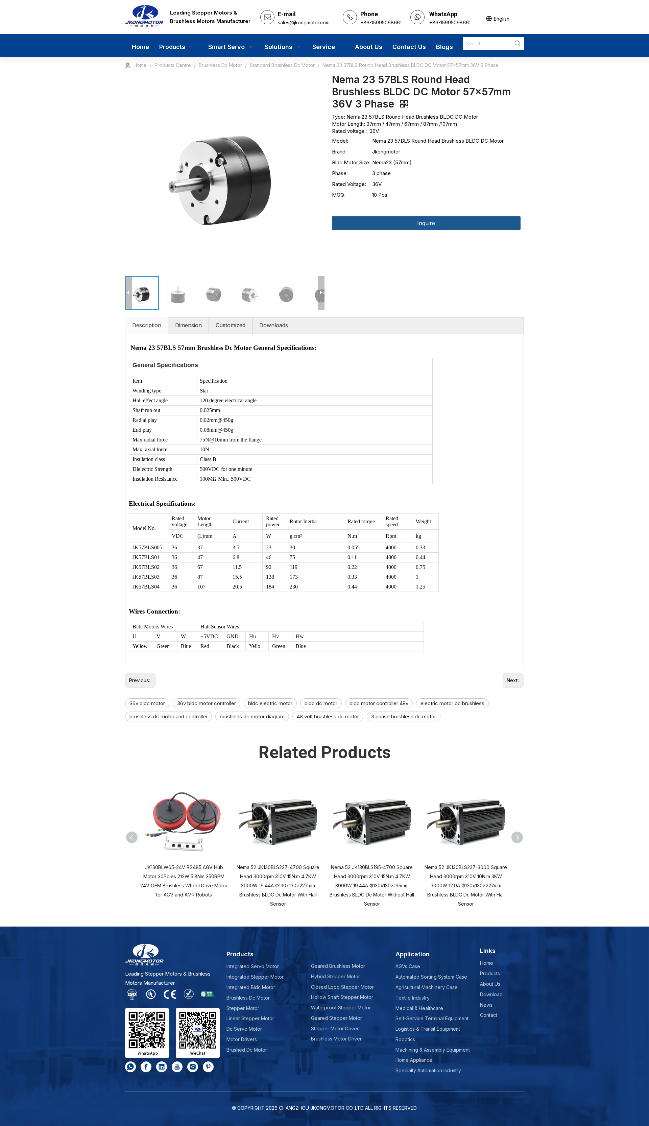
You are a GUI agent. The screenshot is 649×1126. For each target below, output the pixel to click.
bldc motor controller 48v (379, 703)
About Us (490, 984)
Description (146, 325)
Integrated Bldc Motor (250, 987)
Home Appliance (413, 1060)
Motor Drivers (241, 1039)
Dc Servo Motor (244, 1029)
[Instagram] (192, 1066)
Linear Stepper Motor (250, 1018)
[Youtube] (177, 1066)
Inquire (426, 223)
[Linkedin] (161, 1066)
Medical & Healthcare (419, 1008)
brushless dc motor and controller (168, 716)
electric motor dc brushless (452, 703)
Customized (230, 325)
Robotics (405, 1039)
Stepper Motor (242, 1008)
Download (491, 994)
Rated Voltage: (349, 184)
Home (486, 963)
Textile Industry (412, 998)
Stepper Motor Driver (335, 1028)
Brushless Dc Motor (248, 998)
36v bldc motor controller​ (206, 703)
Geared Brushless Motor (338, 966)
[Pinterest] (208, 1066)
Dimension (188, 325)
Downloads (273, 325)
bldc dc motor (321, 703)
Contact (488, 1015)
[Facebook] (146, 1066)
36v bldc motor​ (147, 703)
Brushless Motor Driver (336, 1038)
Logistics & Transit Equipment (427, 1029)
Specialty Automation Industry (428, 1070)
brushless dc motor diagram (252, 716)
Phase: (340, 173)
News (486, 1005)
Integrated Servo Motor (252, 966)
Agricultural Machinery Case (426, 987)
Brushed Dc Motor (246, 1050)
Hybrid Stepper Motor (335, 976)
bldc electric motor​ (270, 703)
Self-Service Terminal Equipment (431, 1018)
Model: (340, 141)
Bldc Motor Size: (351, 162)
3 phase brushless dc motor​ (403, 716)
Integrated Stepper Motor (255, 977)
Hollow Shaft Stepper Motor (342, 997)
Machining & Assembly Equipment (432, 1050)
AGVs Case (407, 966)
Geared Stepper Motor (336, 1018)
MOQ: (338, 195)
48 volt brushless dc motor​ (328, 716)
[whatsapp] (130, 1066)
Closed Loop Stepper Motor (342, 987)
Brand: (339, 151)
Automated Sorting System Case (431, 977)
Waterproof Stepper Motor (341, 1007)
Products (490, 973)
